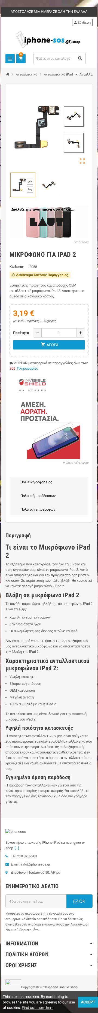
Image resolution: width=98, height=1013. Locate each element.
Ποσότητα (21, 333)
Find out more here (37, 1007)
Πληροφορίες (27, 368)
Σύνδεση (82, 22)
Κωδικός (17, 267)
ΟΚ (81, 901)
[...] (16, 848)
